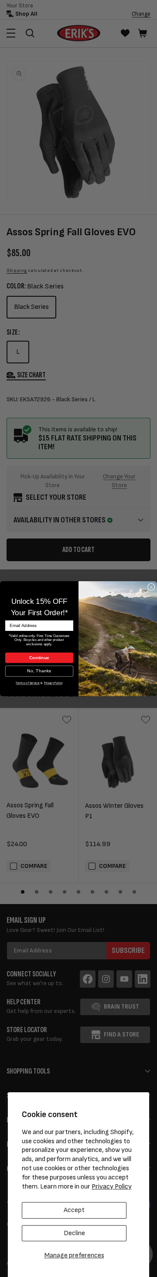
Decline (74, 1233)
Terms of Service (28, 683)
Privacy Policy (112, 1186)
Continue (39, 657)
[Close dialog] (151, 587)
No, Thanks (39, 670)
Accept (74, 1210)
